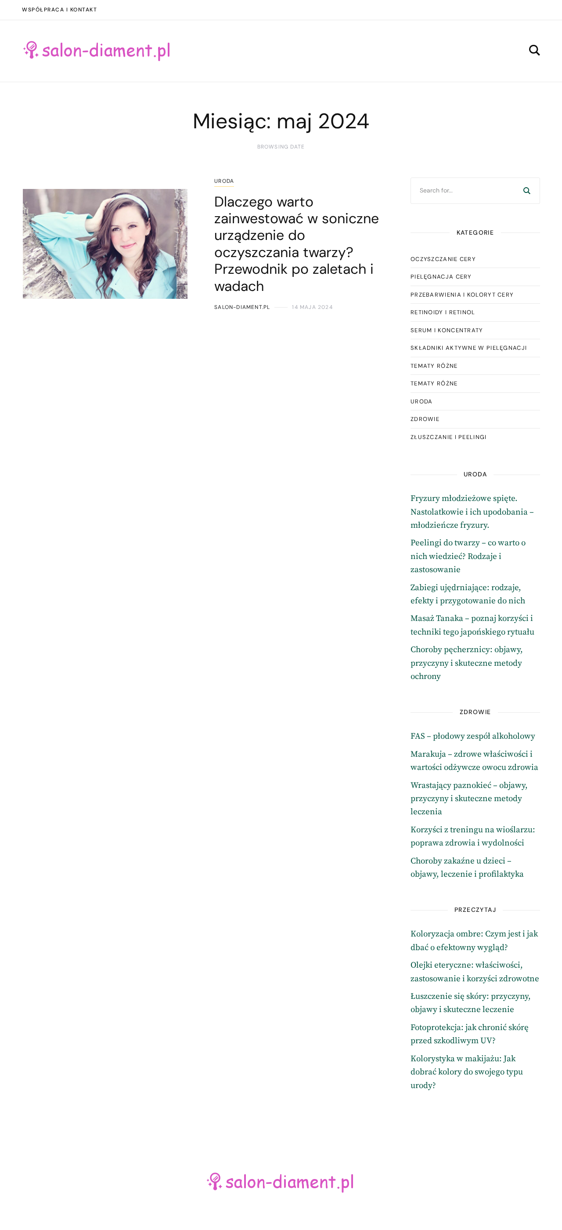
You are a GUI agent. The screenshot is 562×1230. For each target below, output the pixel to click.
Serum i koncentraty (447, 330)
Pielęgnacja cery (441, 276)
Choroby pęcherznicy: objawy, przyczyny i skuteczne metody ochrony (467, 663)
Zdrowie (425, 419)
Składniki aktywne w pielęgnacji (469, 348)
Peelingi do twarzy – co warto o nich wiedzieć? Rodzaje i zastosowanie (468, 556)
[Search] (527, 191)
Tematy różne (434, 366)
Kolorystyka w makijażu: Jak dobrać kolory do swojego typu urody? (467, 1072)
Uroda (224, 181)
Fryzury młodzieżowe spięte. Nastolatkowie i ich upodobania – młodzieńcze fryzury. (472, 511)
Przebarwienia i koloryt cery (462, 294)
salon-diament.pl (242, 307)
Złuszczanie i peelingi (449, 437)
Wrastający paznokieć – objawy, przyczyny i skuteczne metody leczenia (469, 798)
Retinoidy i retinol (443, 312)
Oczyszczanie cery (443, 259)
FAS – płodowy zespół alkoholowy (473, 736)
